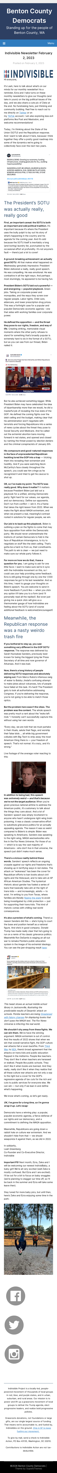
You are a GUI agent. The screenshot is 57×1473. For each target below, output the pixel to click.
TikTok (11, 116)
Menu (51, 43)
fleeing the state (32, 897)
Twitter (22, 112)
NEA (14, 1049)
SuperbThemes (34, 1468)
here (44, 947)
